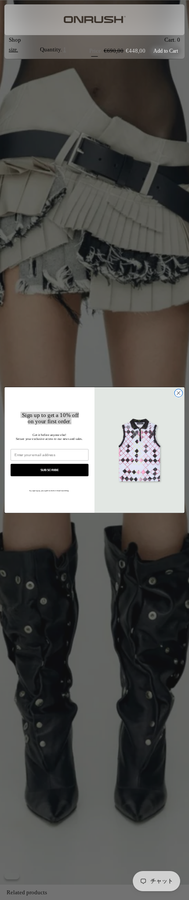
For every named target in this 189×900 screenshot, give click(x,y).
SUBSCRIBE (49, 470)
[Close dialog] (178, 393)
